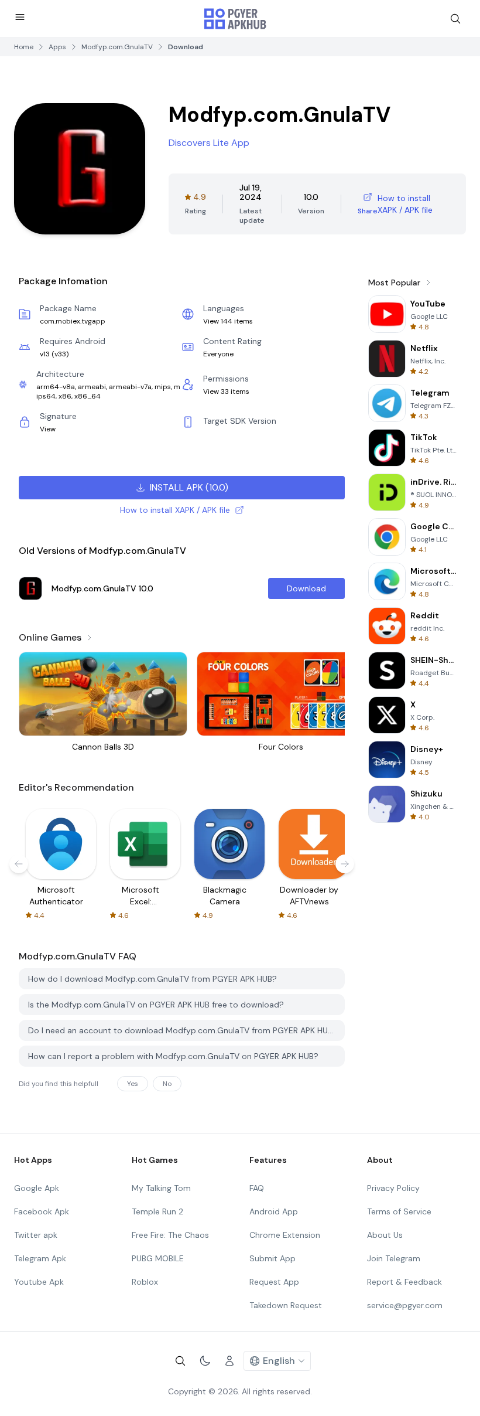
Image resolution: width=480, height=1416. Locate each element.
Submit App (272, 1258)
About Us (385, 1235)
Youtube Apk (39, 1282)
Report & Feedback (404, 1282)
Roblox (145, 1282)
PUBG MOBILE (158, 1258)
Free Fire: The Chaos (170, 1235)
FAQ (256, 1188)
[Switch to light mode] (204, 1360)
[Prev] (18, 864)
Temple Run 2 (157, 1211)
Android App (273, 1211)
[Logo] (235, 18)
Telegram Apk (40, 1258)
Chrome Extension (284, 1235)
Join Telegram (393, 1258)
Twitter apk (35, 1235)
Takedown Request (285, 1305)
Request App (274, 1282)
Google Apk (36, 1188)
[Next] (344, 864)
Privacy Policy (393, 1188)
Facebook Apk (41, 1211)
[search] (455, 18)
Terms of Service (399, 1211)
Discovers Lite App (209, 143)
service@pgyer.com (405, 1305)
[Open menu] (20, 17)
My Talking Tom (161, 1188)
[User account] (229, 1360)
